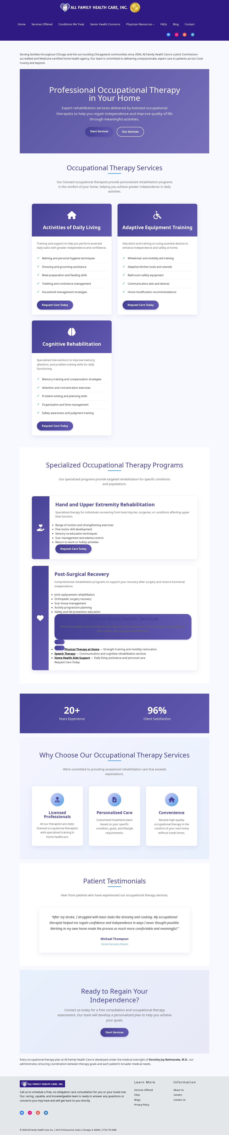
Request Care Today (55, 305)
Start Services (99, 131)
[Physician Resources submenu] (153, 24)
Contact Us (180, 1099)
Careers (178, 1094)
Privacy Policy (141, 1104)
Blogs (137, 1099)
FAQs (137, 1094)
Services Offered (143, 1090)
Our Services (130, 131)
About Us (179, 1090)
